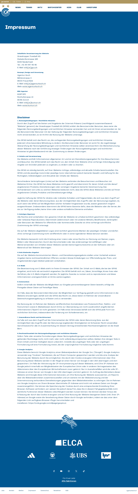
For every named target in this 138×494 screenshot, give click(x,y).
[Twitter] (76, 471)
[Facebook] (54, 471)
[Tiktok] (84, 471)
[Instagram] (69, 471)
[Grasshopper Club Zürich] (5, 10)
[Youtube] (61, 471)
